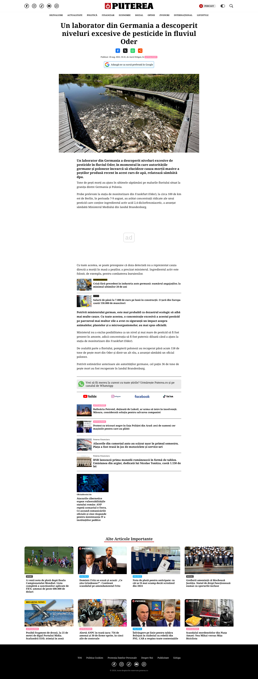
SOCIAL (139, 15)
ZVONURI (164, 15)
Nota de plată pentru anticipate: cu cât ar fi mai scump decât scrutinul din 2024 (154, 583)
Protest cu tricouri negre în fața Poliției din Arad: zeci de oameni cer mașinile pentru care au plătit (134, 427)
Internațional (100, 279)
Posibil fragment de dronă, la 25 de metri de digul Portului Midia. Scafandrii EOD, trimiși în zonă (47, 635)
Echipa (177, 657)
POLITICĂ (92, 15)
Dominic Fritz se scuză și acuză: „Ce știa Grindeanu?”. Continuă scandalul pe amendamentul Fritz (100, 583)
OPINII (151, 15)
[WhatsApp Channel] (56, 6)
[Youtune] (49, 6)
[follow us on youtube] (90, 396)
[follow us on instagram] (116, 396)
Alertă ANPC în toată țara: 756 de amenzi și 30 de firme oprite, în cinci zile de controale (101, 635)
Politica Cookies (94, 657)
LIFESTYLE (203, 15)
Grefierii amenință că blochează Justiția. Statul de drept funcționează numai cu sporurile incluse (208, 583)
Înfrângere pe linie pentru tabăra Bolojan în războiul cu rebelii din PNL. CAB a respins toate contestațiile (155, 635)
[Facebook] (26, 6)
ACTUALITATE (74, 15)
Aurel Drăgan (135, 57)
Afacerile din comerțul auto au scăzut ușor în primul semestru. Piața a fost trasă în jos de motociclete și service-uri (136, 445)
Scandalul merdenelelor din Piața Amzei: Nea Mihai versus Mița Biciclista (206, 635)
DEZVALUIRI (56, 15)
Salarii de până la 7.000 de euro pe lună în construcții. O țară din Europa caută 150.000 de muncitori (137, 301)
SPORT (29, 576)
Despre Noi (147, 657)
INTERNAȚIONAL (183, 15)
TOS (80, 657)
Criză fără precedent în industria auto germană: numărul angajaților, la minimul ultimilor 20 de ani (137, 285)
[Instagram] (34, 6)
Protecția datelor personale (122, 657)
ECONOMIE (125, 15)
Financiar (108, 15)
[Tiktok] (41, 6)
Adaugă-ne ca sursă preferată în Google (132, 64)
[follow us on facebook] (142, 396)
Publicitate (163, 657)
